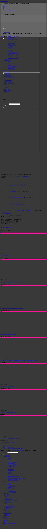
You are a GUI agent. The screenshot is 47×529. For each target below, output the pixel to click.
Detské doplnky (9, 499)
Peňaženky (10, 469)
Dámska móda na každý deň (10, 500)
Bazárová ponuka (7, 513)
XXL (10, 227)
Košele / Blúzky (9, 503)
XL (8, 227)
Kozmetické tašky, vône (13, 476)
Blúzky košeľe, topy (12, 462)
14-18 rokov (8, 498)
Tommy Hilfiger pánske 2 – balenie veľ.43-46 (11, 282)
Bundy (9, 461)
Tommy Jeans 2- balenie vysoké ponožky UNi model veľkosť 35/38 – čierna (18, 360)
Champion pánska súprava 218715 (8, 412)
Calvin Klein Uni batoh (5, 255)
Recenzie (5, 6)
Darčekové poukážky (13, 480)
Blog (4, 7)
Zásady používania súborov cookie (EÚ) (12, 448)
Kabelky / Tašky (11, 466)
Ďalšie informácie (7, 213)
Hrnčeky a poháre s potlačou (15, 479)
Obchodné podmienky (8, 442)
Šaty (6, 510)
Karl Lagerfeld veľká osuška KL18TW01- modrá (11, 308)
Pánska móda (8, 36)
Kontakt (5, 8)
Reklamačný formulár (8, 447)
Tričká (9, 35)
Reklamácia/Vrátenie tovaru (9, 10)
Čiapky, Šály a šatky (12, 474)
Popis (4, 212)
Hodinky (10, 473)
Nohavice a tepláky (12, 464)
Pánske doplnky (12, 492)
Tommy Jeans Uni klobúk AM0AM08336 (10, 438)
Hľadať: (4, 452)
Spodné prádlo (16, 36)
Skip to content (4, 1)
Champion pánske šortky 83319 (8, 334)
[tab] (25, 212)
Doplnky (7, 511)
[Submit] (3, 454)
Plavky (9, 458)
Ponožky (10, 471)
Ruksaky (10, 472)
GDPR (4, 446)
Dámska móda (6, 455)
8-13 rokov (7, 496)
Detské (7, 515)
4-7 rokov (7, 495)
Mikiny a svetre (11, 459)
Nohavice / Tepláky (10, 506)
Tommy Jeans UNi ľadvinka (7, 386)
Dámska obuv (11, 470)
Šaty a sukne (11, 463)
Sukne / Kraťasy (9, 507)
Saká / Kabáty (8, 502)
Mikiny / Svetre (9, 505)
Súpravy (7, 508)
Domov (2, 36)
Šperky (9, 477)
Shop (4, 5)
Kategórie (7, 456)
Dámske (7, 514)
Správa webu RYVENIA (18, 450)
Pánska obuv (11, 489)
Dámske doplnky (12, 468)
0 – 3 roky (7, 494)
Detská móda (6, 493)
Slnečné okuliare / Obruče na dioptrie (17, 478)
